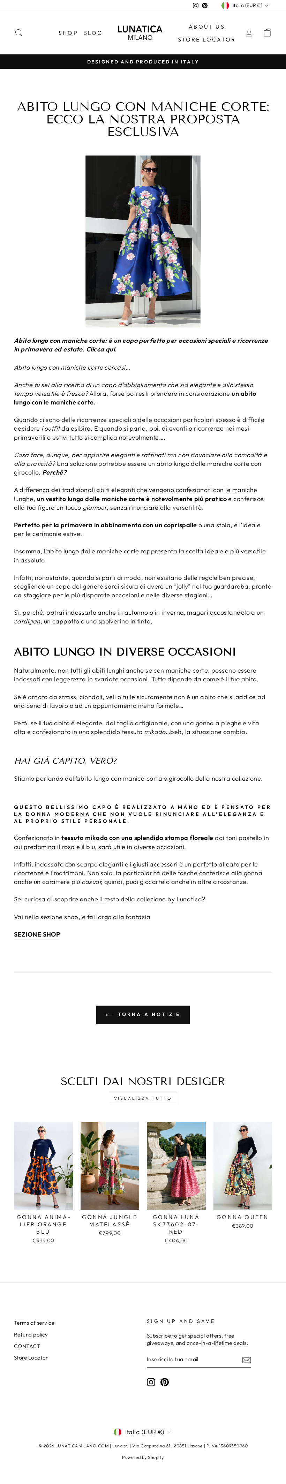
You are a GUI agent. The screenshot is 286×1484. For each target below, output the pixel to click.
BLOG (93, 32)
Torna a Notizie (147, 1014)
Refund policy (31, 1334)
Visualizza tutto (143, 1098)
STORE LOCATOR (207, 39)
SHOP (68, 32)
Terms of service (34, 1322)
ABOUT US (207, 26)
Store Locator (31, 1357)
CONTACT (27, 1346)
